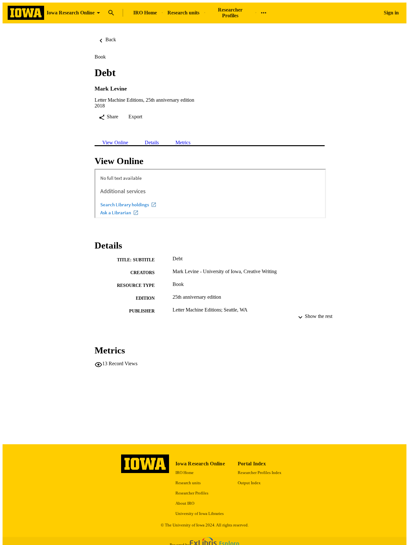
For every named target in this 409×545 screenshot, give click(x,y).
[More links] (263, 12)
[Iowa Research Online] (26, 13)
